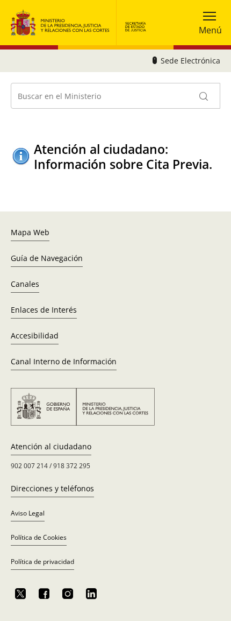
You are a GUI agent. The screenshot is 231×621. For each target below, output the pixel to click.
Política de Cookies (39, 537)
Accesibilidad (35, 335)
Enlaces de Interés (44, 310)
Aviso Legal (28, 513)
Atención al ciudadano (51, 446)
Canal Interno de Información (64, 361)
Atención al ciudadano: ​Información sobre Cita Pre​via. (123, 156)
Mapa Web (30, 232)
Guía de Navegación (47, 258)
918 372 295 (71, 465)
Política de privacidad (42, 561)
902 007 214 (29, 465)
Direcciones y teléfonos (52, 488)
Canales (25, 284)
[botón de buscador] (204, 96)
